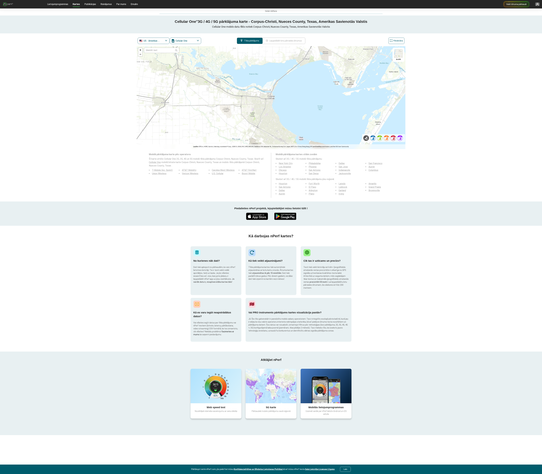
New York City (286, 163)
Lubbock (343, 187)
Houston (283, 173)
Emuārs (134, 4)
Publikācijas (90, 4)
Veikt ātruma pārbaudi (516, 4)
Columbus (373, 170)
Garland (342, 190)
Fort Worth (314, 183)
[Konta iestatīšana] (536, 4)
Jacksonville (345, 173)
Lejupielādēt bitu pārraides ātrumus (285, 41)
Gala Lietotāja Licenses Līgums (320, 469)
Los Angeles (285, 166)
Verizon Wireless (190, 173)
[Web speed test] (216, 385)
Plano (311, 193)
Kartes (76, 4)
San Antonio (315, 170)
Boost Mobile (248, 173)
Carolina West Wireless (223, 170)
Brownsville (374, 190)
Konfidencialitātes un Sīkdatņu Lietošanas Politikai (258, 469)
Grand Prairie (375, 187)
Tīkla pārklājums (251, 41)
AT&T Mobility (189, 170)
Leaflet (195, 146)
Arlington (313, 190)
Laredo (342, 183)
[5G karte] (271, 386)
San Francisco (375, 163)
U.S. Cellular (217, 173)
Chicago (283, 170)
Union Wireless (159, 173)
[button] (140, 50)
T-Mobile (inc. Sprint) (162, 170)
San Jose (343, 166)
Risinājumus (106, 4)
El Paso (312, 187)
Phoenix (313, 166)
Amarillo (372, 183)
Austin (372, 166)
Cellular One (155, 162)
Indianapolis (344, 170)
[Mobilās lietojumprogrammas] (326, 386)
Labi (345, 469)
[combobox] (153, 41)
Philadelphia (315, 163)
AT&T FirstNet (249, 170)
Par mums (121, 4)
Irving (341, 193)
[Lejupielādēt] (257, 216)
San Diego (314, 173)
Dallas (342, 163)
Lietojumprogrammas (57, 4)
